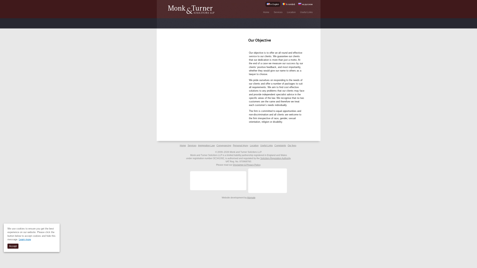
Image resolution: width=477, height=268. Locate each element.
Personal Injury (240, 145)
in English (274, 4)
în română (290, 4)
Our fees (292, 145)
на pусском (307, 4)
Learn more (25, 239)
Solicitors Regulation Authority (275, 158)
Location (291, 12)
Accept (13, 246)
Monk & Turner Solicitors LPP (192, 9)
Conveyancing (224, 145)
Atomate (251, 198)
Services (278, 12)
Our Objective (259, 40)
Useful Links (306, 12)
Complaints (280, 145)
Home (266, 12)
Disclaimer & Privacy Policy (246, 165)
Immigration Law (206, 145)
